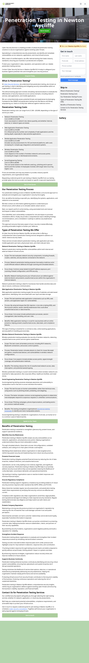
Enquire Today (30, 76)
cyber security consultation (18, 609)
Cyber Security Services (11, 84)
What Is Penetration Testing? (69, 91)
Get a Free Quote (30, 184)
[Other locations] (81, 4)
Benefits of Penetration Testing (70, 105)
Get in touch (44, 31)
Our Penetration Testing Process (71, 97)
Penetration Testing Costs (68, 94)
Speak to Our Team (30, 421)
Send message (73, 80)
